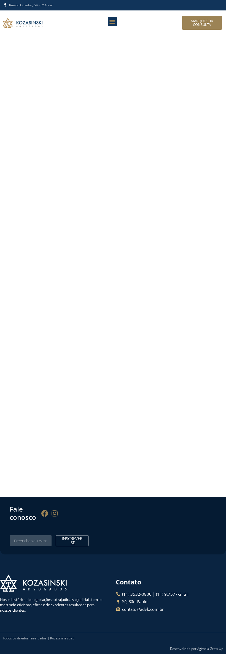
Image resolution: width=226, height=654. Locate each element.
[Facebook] (45, 513)
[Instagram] (54, 513)
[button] (112, 21)
